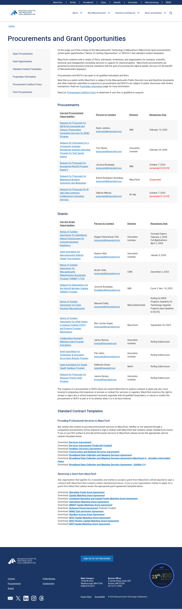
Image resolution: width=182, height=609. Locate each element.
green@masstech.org (104, 368)
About (75, 13)
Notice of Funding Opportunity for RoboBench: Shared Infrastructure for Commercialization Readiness (73, 238)
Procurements (14, 583)
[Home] (23, 13)
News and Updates (153, 13)
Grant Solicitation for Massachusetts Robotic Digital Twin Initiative (72, 255)
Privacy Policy (86, 597)
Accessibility (100, 597)
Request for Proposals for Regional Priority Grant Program (73, 378)
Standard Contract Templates (27, 69)
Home (12, 26)
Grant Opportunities (22, 61)
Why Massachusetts (97, 13)
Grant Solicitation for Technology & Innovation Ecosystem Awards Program (74, 355)
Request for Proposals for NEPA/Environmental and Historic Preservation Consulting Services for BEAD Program (74, 130)
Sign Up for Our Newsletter (97, 558)
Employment (48, 583)
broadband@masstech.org (107, 290)
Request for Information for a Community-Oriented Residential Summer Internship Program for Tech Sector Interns (75, 150)
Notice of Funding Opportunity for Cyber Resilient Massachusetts (72, 305)
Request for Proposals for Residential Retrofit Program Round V (74, 166)
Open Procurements (23, 53)
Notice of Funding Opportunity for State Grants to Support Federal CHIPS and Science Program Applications (74, 325)
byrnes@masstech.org (105, 343)
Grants (11, 588)
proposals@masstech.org (109, 131)
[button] (171, 13)
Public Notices (49, 579)
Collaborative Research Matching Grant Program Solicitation (72, 341)
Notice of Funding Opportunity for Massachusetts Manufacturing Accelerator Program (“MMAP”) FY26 (73, 272)
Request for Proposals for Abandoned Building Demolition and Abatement (73, 179)
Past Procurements (22, 92)
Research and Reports (125, 13)
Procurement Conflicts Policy (27, 84)
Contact (11, 579)
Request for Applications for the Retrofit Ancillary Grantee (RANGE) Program (74, 288)
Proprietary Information (24, 76)
